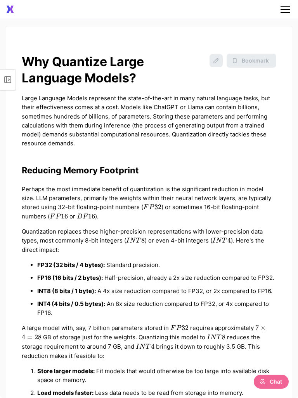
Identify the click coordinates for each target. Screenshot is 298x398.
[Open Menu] (8, 79)
